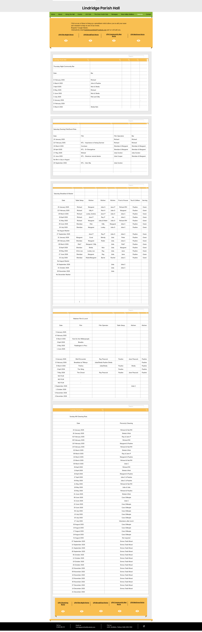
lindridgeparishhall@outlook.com (95, 30)
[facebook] (144, 626)
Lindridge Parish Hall (101, 8)
